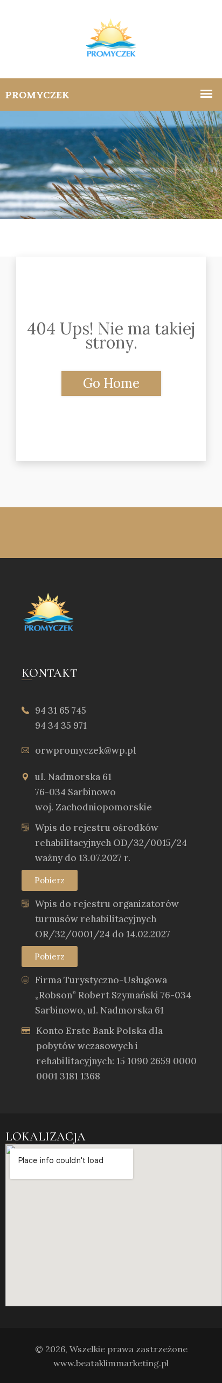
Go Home (111, 383)
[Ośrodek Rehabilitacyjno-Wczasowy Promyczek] (111, 39)
